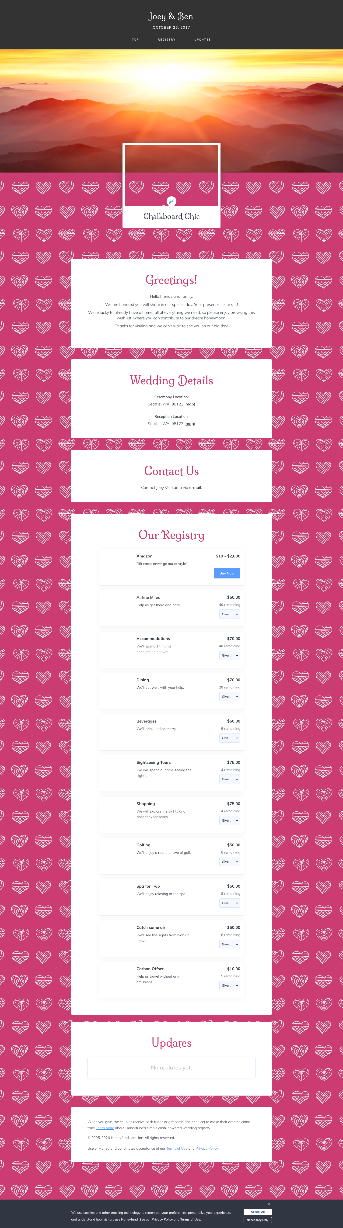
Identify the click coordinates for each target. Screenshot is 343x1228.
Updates (202, 39)
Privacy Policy (207, 1148)
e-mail (195, 487)
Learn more (105, 1128)
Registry (166, 39)
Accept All (258, 1212)
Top (135, 39)
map (190, 404)
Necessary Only (257, 1220)
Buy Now (227, 573)
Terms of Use (177, 1148)
